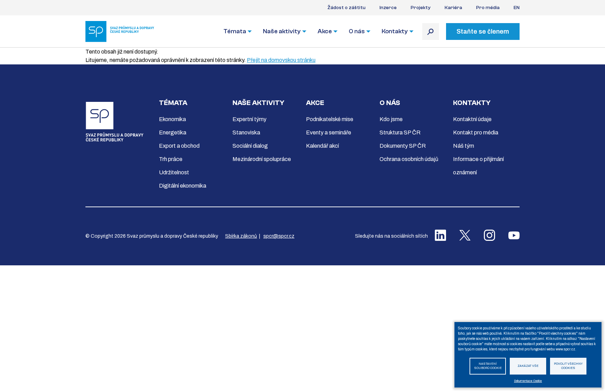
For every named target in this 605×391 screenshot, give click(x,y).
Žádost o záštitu (346, 8)
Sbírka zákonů (241, 236)
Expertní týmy (249, 119)
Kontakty (395, 31)
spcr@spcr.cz (278, 236)
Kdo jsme (391, 119)
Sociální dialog (250, 146)
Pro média (488, 8)
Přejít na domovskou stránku (281, 60)
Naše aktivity (282, 31)
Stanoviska (246, 132)
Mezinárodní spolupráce (261, 159)
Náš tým (463, 146)
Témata (234, 31)
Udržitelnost (174, 172)
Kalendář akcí (322, 146)
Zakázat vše (527, 366)
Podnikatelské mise (329, 119)
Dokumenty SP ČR (403, 146)
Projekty (421, 8)
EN (517, 8)
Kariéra (453, 8)
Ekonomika (172, 119)
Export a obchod (179, 146)
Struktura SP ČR (400, 132)
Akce (325, 31)
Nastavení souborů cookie (488, 366)
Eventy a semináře (328, 132)
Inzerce (388, 8)
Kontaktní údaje (472, 119)
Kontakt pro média (475, 132)
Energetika (172, 132)
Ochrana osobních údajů (409, 159)
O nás (357, 31)
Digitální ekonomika (182, 186)
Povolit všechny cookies (568, 366)
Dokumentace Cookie (528, 381)
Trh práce (170, 159)
